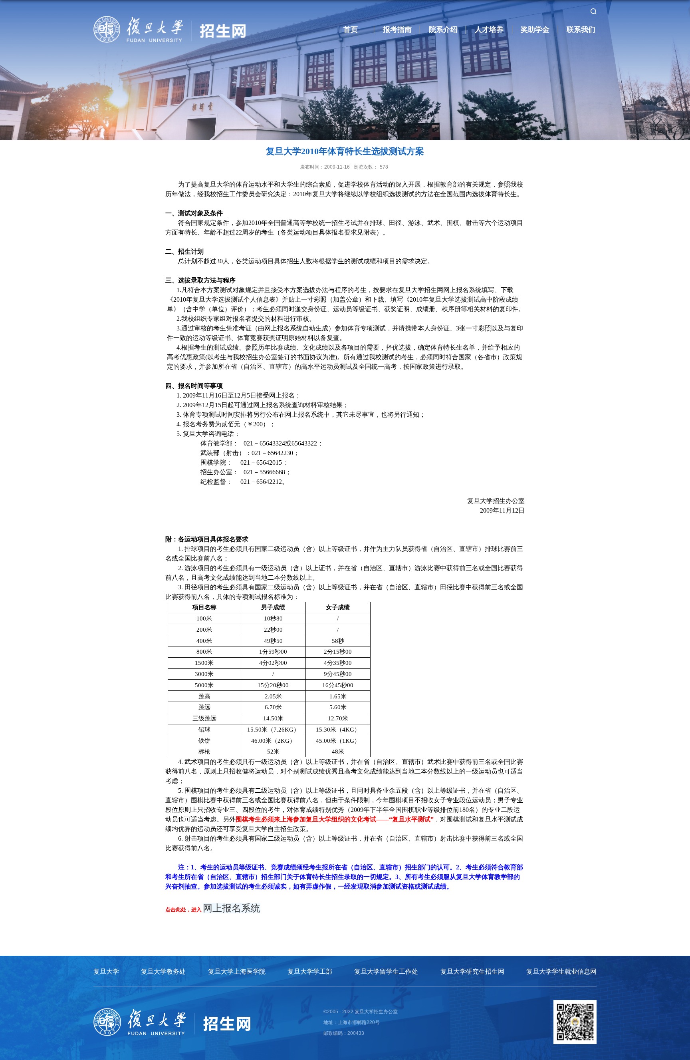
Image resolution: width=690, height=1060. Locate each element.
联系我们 (581, 30)
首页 (350, 30)
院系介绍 (443, 30)
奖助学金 (535, 30)
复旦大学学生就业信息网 (561, 971)
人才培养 (489, 30)
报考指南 (397, 30)
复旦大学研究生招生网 (472, 971)
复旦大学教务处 (163, 971)
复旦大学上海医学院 (237, 971)
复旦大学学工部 (310, 971)
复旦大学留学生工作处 (386, 971)
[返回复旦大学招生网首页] (169, 19)
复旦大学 (106, 971)
